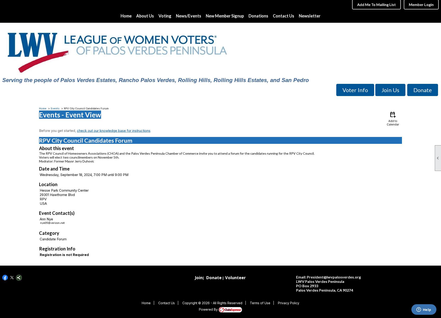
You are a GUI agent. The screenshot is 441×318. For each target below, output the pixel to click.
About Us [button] (145, 15)
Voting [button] (164, 15)
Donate (214, 277)
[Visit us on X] (12, 278)
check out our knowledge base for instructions (113, 130)
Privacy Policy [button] (288, 303)
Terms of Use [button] (260, 303)
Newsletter (309, 15)
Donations (258, 15)
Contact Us (283, 15)
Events (55, 108)
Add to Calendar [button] (393, 118)
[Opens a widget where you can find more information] (423, 310)
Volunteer (235, 277)
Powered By (209, 309)
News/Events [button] (188, 15)
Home (126, 15)
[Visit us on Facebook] (5, 278)
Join (199, 277)
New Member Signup (225, 15)
